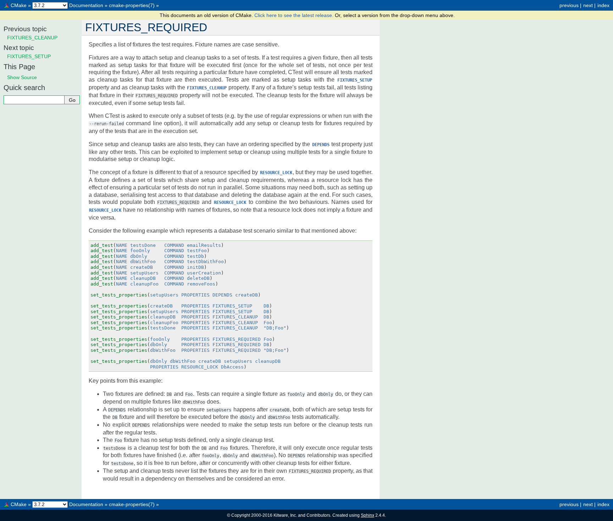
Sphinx (367, 515)
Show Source (22, 77)
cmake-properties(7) (132, 5)
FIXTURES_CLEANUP (32, 37)
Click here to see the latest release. (294, 15)
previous (569, 5)
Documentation (86, 5)
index (603, 5)
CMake (19, 5)
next (588, 5)
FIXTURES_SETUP (29, 56)
